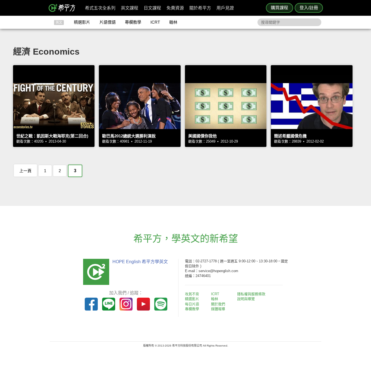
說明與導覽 (246, 299)
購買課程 (279, 7)
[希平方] (63, 8)
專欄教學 (133, 22)
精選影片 (82, 22)
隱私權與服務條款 (251, 294)
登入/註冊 (309, 7)
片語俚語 (107, 22)
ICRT (155, 22)
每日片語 (192, 304)
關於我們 (218, 304)
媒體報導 (218, 309)
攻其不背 (192, 294)
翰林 (173, 22)
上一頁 (25, 170)
